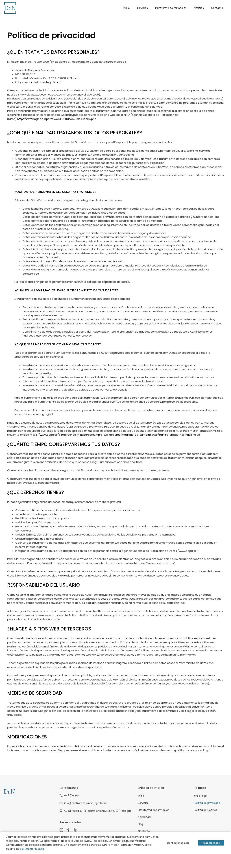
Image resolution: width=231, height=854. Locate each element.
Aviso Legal (200, 796)
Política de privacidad (207, 803)
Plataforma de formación (171, 8)
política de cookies (32, 849)
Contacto (217, 8)
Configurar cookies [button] (178, 843)
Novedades (145, 817)
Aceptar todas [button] (211, 843)
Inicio (126, 8)
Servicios (142, 8)
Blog (140, 824)
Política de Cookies (205, 810)
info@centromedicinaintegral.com (37, 82)
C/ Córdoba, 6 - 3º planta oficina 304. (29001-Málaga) (97, 811)
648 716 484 (72, 795)
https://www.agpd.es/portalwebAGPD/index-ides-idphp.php (56, 119)
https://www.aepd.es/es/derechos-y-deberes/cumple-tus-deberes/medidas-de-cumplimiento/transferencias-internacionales (115, 435)
